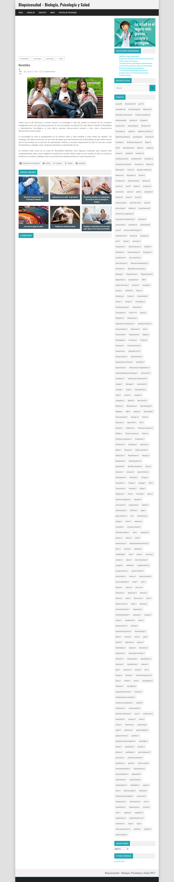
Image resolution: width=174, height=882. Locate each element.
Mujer (148, 142)
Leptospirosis (140, 389)
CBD (144, 280)
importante (120, 653)
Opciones (120, 422)
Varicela (132, 488)
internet (144, 664)
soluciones (141, 796)
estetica (133, 120)
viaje (139, 824)
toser (146, 802)
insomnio (120, 664)
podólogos (130, 752)
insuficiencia (132, 664)
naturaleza (120, 719)
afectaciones (121, 510)
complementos (143, 565)
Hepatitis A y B (134, 351)
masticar (138, 692)
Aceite (126, 241)
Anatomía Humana (134, 142)
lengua (119, 675)
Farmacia (133, 340)
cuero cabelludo (122, 582)
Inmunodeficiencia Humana (127, 373)
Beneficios (130, 104)
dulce (134, 604)
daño (138, 192)
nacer (137, 714)
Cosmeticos (121, 313)
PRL (141, 422)
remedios (148, 159)
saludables (135, 785)
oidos (118, 730)
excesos (134, 626)
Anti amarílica (135, 258)
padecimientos (122, 736)
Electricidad (121, 335)
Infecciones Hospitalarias (139, 368)
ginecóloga (120, 208)
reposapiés (136, 774)
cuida (135, 582)
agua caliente (121, 516)
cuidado (129, 153)
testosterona (135, 802)
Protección (120, 444)
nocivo (119, 725)
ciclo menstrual (141, 560)
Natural (137, 412)
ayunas (119, 538)
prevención (120, 225)
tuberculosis (134, 807)
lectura (138, 670)
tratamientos (121, 236)
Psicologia (120, 131)
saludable (120, 109)
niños (142, 719)
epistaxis (137, 615)
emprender (138, 609)
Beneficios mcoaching (137, 269)
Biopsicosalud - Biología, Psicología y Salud (54, 5)
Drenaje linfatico (145, 324)
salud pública (121, 785)
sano (118, 230)
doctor (129, 197)
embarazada (121, 203)
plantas (119, 752)
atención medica (122, 532)
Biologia (119, 274)
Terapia (144, 477)
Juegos (119, 384)
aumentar (145, 532)
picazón (141, 747)
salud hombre (135, 780)
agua (143, 510)
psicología (50, 59)
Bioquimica (120, 280)
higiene (132, 648)
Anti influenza (121, 263)
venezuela (120, 824)
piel (141, 104)
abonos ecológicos (123, 499)
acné (128, 186)
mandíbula (131, 686)
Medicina (147, 109)
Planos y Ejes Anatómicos (128, 61)
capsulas (138, 549)
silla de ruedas (130, 791)
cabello (131, 131)
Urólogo (142, 483)
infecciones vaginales (124, 214)
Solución (130, 472)
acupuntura (134, 505)
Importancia (121, 368)
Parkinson (130, 428)
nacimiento (148, 714)
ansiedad (120, 527)
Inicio (21, 12)
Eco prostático (122, 329)
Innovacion (145, 373)
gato (145, 637)
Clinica (139, 291)
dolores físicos (122, 604)
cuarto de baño (145, 576)
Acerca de (31, 12)
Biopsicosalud (147, 274)
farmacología (140, 631)
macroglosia (147, 681)
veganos (128, 813)
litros (118, 681)
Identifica (140, 362)
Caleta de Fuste (122, 285)
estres (119, 620)
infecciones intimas (137, 653)
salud (61, 59)
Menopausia (132, 406)
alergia (119, 521)
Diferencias (132, 318)
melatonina (121, 708)
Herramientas (137, 357)
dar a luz (139, 587)
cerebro (119, 560)
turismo (133, 236)
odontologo (142, 725)
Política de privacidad (68, 12)
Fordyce (144, 340)
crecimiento (121, 576)
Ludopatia (120, 400)
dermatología (134, 109)
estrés (147, 203)
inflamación (132, 659)
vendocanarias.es (136, 818)
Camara (135, 285)
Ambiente (120, 252)
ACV (118, 241)
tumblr (70, 163)
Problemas (140, 439)
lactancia (127, 670)
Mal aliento (142, 400)
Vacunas (146, 181)
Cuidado (143, 120)
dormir (138, 197)
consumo (147, 186)
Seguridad (120, 466)
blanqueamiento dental (139, 543)
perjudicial (129, 747)
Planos (145, 433)
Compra (128, 302)
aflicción (134, 510)
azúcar (129, 538)
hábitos (132, 208)
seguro (146, 785)
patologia (37, 59)
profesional (136, 159)
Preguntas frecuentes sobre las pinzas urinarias (136, 59)
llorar (136, 681)
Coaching (120, 296)
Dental (143, 313)
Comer (119, 302)
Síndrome (134, 477)
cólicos (129, 587)
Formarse (120, 346)
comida (149, 148)
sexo (118, 791)
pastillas (135, 736)
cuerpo (119, 153)
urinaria (146, 807)
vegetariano (121, 818)
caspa (139, 554)
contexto (120, 192)
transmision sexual (123, 164)
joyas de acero (119, 861)
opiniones (128, 730)
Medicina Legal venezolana (129, 56)
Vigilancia (120, 494)
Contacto (42, 12)
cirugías (119, 565)
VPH (151, 483)
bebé (137, 538)
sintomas (143, 791)
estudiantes (130, 620)
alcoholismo (142, 516)
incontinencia (144, 208)
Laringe (119, 389)
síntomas (149, 137)
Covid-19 (133, 313)
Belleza (149, 164)
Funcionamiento (134, 346)
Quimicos (144, 444)
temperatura (121, 802)
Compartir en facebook (31, 163)
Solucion (119, 472)
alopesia (138, 521)
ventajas (119, 142)
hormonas (143, 648)
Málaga (119, 412)
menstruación (135, 708)
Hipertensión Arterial (124, 362)
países (119, 747)
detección (132, 593)
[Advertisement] (65, 36)
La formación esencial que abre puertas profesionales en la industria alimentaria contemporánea (133, 73)
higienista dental (123, 137)
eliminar (143, 604)
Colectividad (142, 296)
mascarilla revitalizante (125, 219)
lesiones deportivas (144, 675)
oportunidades (142, 730)
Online (145, 417)
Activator (137, 241)
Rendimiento (133, 455)
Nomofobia (24, 59)
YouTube (140, 494)
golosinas (129, 642)
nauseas (132, 719)
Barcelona (120, 269)
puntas (131, 763)
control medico (137, 571)
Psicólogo (132, 444)
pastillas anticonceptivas (126, 741)
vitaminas (138, 164)
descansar (120, 593)
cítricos (119, 587)
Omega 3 (135, 417)
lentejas (129, 675)
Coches (130, 296)
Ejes (145, 329)
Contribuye (140, 302)
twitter (48, 163)
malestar (120, 686)
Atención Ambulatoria (139, 263)
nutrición (142, 219)
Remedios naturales (124, 115)
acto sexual (121, 505)
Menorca (120, 175)
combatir (130, 565)
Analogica (147, 252)
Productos (120, 181)
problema (133, 225)
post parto (120, 758)
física (137, 637)
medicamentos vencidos (125, 697)
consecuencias (122, 571)
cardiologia (120, 554)
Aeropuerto (120, 247)
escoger (148, 615)
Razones (128, 450)
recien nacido (143, 763)
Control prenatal (122, 307)
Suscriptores (121, 477)
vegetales (139, 813)
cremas (132, 576)
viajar (131, 824)
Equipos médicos (144, 170)
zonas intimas (121, 835)
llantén (127, 681)
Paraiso (119, 428)
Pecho (142, 175)
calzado (127, 549)
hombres (140, 153)
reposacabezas (122, 774)
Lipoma (127, 395)
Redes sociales (141, 450)
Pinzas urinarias (132, 433)
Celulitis (129, 291)
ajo (132, 516)
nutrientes (129, 725)
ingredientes (146, 659)
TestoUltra (120, 483)
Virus (130, 494)
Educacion (135, 329)
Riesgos (145, 455)
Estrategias (121, 340)
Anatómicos (121, 258)
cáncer (130, 192)
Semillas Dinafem (135, 466)
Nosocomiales (122, 417)
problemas (120, 763)
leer (147, 670)
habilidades (121, 648)
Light (118, 395)
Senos (148, 466)
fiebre (118, 637)
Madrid (131, 400)
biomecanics (121, 543)
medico (139, 703)
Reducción (120, 455)
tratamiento (121, 807)
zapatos (147, 829)
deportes (149, 192)
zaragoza (144, 236)
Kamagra (130, 384)
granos (140, 642)
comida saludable (142, 115)
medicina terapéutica (124, 703)
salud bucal (145, 225)
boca (118, 549)
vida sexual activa (123, 829)
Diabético (120, 318)
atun (135, 532)
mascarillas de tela (123, 692)
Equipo (146, 335)
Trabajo (131, 483)
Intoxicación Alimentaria (138, 378)
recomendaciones (123, 769)
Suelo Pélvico (143, 472)
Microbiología (146, 406)
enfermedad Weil (123, 615)
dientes (119, 197)
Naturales (131, 175)
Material (119, 406)
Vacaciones (121, 488)
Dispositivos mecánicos (125, 324)
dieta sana (138, 598)
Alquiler (148, 247)
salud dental (121, 780)
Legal (129, 389)
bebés (137, 186)
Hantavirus (120, 351)
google (59, 163)
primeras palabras (135, 758)
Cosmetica (137, 307)
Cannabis (146, 285)
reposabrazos (139, 769)
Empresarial (134, 335)
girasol (119, 642)
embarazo (120, 126)
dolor (149, 598)
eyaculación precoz (124, 631)
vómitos (137, 829)
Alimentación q (135, 247)
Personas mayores (145, 428)
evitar (141, 620)
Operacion (131, 422)
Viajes (143, 488)
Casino (119, 291)
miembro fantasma (123, 714)
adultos (145, 505)
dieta (128, 598)
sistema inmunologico (125, 796)
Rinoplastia (121, 461)
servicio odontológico (132, 230)
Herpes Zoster (122, 357)
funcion (128, 637)
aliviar (128, 521)
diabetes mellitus (145, 131)
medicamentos (122, 159)
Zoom (150, 494)
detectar (143, 593)
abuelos (138, 499)
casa (131, 554)
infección (120, 659)
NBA (128, 412)
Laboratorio (142, 384)
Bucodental (134, 280)
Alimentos (145, 126)
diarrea (119, 598)
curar (143, 582)
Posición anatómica (124, 439)
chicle (129, 560)
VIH (118, 148)
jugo (118, 670)
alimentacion (128, 148)
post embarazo (144, 752)
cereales (149, 554)
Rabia (118, 450)
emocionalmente (123, 609)
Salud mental (133, 181)
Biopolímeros (132, 274)
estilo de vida (135, 203)
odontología (133, 126)
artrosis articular (134, 527)
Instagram (120, 378)
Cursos (130, 170)
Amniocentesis (133, 252)
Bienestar (120, 170)
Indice (52, 12)
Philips (119, 433)
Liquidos (138, 395)
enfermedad (121, 120)
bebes (140, 148)
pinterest (81, 163)
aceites (119, 186)
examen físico (121, 626)
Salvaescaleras (135, 461)
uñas (118, 813)
